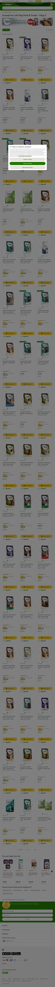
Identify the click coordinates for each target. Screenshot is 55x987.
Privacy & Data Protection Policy (25, 156)
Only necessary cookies (27, 167)
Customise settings (27, 159)
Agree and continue (27, 163)
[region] (27, 157)
